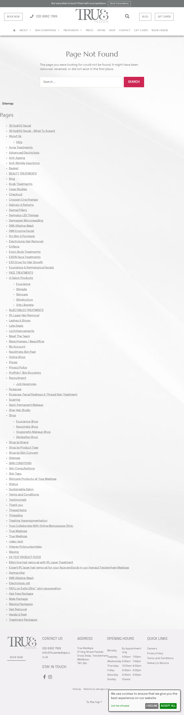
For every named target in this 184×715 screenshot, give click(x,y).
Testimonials (17, 499)
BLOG (145, 16)
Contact (124, 30)
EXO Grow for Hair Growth (26, 262)
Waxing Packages (21, 604)
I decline (151, 706)
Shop (112, 30)
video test (16, 541)
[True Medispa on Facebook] (44, 677)
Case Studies (18, 189)
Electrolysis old (19, 583)
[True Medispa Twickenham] (92, 22)
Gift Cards (141, 30)
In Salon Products (21, 278)
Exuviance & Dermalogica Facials (31, 267)
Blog (12, 178)
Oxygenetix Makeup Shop (33, 432)
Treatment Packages (23, 619)
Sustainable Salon (21, 489)
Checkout (15, 194)
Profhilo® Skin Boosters (25, 372)
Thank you (16, 505)
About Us (15, 136)
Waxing (14, 552)
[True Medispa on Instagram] (50, 677)
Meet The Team (19, 336)
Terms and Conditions (24, 494)
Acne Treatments (21, 147)
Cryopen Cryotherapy (23, 199)
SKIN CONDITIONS (45, 30)
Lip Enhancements (21, 331)
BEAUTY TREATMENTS (23, 173)
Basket (14, 168)
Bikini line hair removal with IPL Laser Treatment (41, 562)
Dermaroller (17, 572)
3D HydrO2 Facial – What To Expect (32, 131)
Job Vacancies (26, 384)
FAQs (19, 142)
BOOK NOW (13, 16)
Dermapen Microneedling (26, 220)
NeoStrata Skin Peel (22, 352)
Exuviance (23, 284)
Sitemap (14, 458)
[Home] (14, 30)
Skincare (22, 294)
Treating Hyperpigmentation (28, 520)
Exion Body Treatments (25, 252)
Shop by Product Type (23, 447)
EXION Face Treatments (25, 257)
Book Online (160, 30)
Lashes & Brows (20, 320)
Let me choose (120, 706)
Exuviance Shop (27, 421)
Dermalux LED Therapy (24, 215)
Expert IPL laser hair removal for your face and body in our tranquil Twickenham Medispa (69, 567)
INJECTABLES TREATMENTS (26, 310)
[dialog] (144, 700)
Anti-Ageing (17, 158)
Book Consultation (119, 4)
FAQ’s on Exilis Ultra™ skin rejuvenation (35, 588)
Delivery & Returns (21, 205)
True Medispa (18, 531)
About (23, 30)
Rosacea (15, 389)
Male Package (18, 599)
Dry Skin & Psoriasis (22, 236)
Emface (14, 246)
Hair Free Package (21, 593)
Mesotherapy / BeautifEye (26, 341)
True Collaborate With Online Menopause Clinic (41, 526)
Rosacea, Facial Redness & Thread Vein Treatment (43, 394)
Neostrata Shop (27, 426)
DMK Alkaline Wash (21, 225)
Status (13, 484)
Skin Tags (15, 473)
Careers (152, 648)
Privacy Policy (18, 367)
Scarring (14, 399)
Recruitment (17, 378)
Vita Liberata (25, 305)
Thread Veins (18, 510)
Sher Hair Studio (20, 410)
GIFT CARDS (164, 16)
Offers (101, 30)
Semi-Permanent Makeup (26, 405)
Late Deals (16, 325)
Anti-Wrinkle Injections (24, 163)
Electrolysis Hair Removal (26, 241)
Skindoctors (24, 299)
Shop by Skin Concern (23, 452)
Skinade (21, 289)
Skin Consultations (22, 468)
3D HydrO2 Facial (20, 125)
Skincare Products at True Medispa (32, 479)
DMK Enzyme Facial (21, 231)
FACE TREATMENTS (21, 272)
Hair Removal (18, 609)
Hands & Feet (18, 614)
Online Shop (17, 357)
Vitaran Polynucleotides (25, 546)
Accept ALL (168, 706)
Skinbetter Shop (27, 437)
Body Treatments (20, 184)
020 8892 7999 (46, 16)
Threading (16, 515)
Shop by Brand (18, 442)
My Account (17, 346)
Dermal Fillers (18, 210)
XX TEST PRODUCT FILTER (25, 557)
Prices (89, 30)
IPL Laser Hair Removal (24, 315)
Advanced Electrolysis (24, 152)
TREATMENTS (71, 30)
